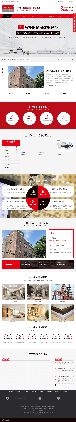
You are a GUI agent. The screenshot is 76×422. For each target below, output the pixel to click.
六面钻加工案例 (14, 301)
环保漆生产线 (8, 162)
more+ (48, 358)
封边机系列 (7, 150)
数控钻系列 (7, 156)
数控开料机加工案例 (62, 301)
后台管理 (44, 406)
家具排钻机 (23, 59)
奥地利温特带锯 (8, 167)
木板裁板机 (18, 59)
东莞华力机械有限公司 (12, 1)
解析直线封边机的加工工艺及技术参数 (65, 372)
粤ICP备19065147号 (38, 414)
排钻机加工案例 (38, 321)
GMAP (40, 406)
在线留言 (66, 1)
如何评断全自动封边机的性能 (63, 364)
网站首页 (62, 1)
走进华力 (33, 16)
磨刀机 (27, 59)
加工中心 (7, 159)
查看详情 (51, 85)
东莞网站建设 (40, 410)
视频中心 (42, 16)
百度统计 (49, 406)
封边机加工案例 (62, 321)
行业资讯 (60, 16)
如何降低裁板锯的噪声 (61, 380)
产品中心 (16, 16)
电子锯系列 (7, 147)
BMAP (36, 406)
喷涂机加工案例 (38, 301)
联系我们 (71, 1)
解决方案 (25, 16)
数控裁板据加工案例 (13, 321)
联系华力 (69, 16)
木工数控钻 (9, 59)
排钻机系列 (7, 153)
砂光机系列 (7, 165)
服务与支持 (51, 16)
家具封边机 (14, 59)
